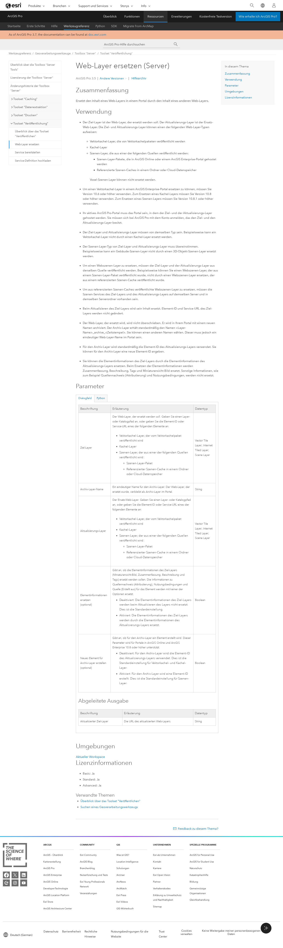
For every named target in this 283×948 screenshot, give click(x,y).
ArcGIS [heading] (47, 844)
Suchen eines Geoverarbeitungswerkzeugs (109, 807)
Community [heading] (87, 844)
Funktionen (132, 16)
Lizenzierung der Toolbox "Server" (31, 77)
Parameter (231, 85)
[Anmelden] (274, 5)
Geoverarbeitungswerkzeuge (53, 53)
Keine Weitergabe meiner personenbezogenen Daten (231, 932)
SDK (114, 26)
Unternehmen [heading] (162, 844)
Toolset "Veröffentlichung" (116, 53)
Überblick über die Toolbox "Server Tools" (32, 67)
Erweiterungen (181, 16)
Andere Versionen (112, 78)
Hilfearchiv (138, 78)
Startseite (14, 26)
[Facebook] (6, 875)
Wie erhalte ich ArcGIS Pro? (258, 16)
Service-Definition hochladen (33, 160)
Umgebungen (234, 91)
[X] (15, 875)
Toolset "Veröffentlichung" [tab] (30, 123)
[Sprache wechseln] (262, 5)
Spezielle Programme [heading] (203, 844)
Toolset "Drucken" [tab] (25, 115)
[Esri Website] (14, 6)
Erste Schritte (36, 26)
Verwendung (233, 79)
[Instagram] (15, 882)
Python (100, 26)
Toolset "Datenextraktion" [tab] (30, 107)
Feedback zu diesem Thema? (198, 829)
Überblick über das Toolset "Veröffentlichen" (32, 134)
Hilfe (54, 26)
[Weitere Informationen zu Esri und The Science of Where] (15, 856)
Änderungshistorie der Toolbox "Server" (29, 88)
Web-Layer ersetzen (27, 144)
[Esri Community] (6, 882)
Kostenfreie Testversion (215, 16)
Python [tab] (101, 398)
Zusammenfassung (237, 73)
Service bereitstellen (27, 152)
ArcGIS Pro (15, 16)
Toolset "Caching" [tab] (25, 99)
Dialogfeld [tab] (85, 398)
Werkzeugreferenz (76, 26)
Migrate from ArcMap (138, 26)
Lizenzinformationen (238, 97)
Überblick (110, 16)
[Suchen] (252, 5)
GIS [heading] (118, 844)
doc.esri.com (97, 34)
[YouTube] (23, 882)
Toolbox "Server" (85, 53)
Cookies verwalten (186, 932)
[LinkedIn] (23, 875)
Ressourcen (155, 16)
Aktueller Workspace (90, 757)
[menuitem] (58, 855)
